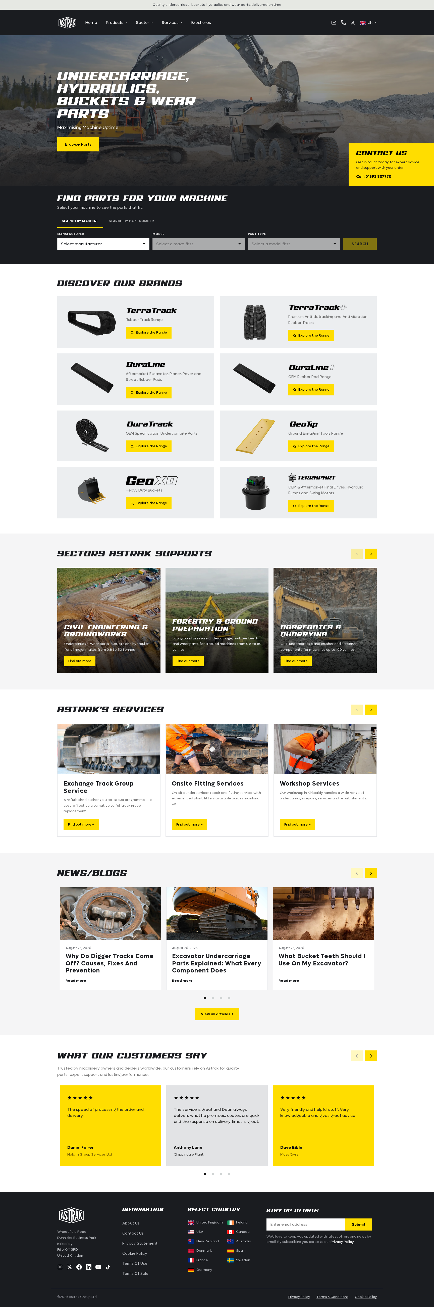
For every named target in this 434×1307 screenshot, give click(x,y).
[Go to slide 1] (205, 998)
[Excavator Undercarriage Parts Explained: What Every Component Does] (217, 913)
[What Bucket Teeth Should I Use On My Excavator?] (323, 913)
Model (158, 234)
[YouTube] (98, 1267)
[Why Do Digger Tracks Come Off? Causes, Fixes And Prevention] (110, 913)
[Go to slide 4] (229, 998)
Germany (204, 1270)
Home (91, 22)
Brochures (201, 22)
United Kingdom (209, 1222)
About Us (131, 1223)
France (202, 1260)
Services (172, 22)
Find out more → (81, 824)
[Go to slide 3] (221, 998)
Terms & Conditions (332, 1297)
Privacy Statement (139, 1243)
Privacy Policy (342, 1242)
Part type (257, 234)
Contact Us (133, 1233)
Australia (243, 1241)
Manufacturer (70, 234)
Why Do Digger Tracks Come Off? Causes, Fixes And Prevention (110, 963)
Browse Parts (78, 144)
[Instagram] (60, 1267)
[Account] (352, 22)
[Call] (343, 22)
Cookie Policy (134, 1253)
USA (199, 1232)
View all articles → (217, 1014)
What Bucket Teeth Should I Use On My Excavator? (322, 959)
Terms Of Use (134, 1263)
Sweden (243, 1260)
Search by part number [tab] (131, 221)
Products (116, 22)
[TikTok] (108, 1267)
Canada (240, 1232)
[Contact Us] (333, 22)
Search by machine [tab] (80, 221)
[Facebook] (79, 1267)
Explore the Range (151, 332)
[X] (69, 1267)
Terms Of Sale (135, 1273)
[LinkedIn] (88, 1267)
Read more (76, 980)
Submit (358, 1224)
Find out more (79, 661)
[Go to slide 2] (213, 998)
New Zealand (207, 1241)
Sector (144, 22)
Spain (241, 1250)
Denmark (204, 1250)
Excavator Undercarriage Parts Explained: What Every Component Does (216, 963)
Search (360, 244)
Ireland (242, 1222)
